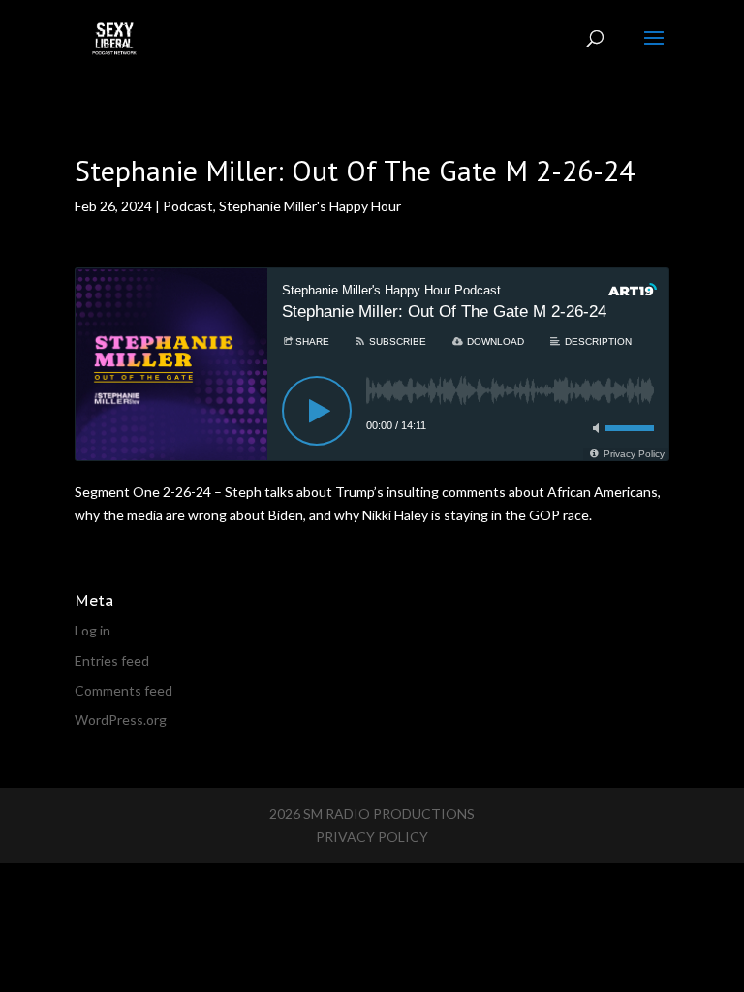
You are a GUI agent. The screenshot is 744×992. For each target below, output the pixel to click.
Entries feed (112, 660)
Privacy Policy (372, 836)
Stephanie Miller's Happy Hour (310, 206)
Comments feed (123, 690)
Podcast (188, 206)
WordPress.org (121, 719)
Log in (92, 630)
